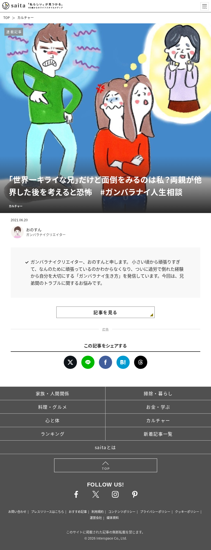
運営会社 (96, 517)
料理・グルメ (52, 406)
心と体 (52, 420)
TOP (6, 17)
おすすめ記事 (78, 511)
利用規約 (97, 511)
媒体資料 (113, 517)
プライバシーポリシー (155, 511)
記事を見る (105, 312)
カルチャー (25, 17)
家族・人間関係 (53, 393)
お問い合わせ (17, 511)
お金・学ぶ (158, 406)
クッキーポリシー (187, 511)
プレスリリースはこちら (47, 511)
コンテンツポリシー (121, 511)
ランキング (53, 433)
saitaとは (105, 447)
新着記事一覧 (158, 433)
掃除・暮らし (158, 393)
